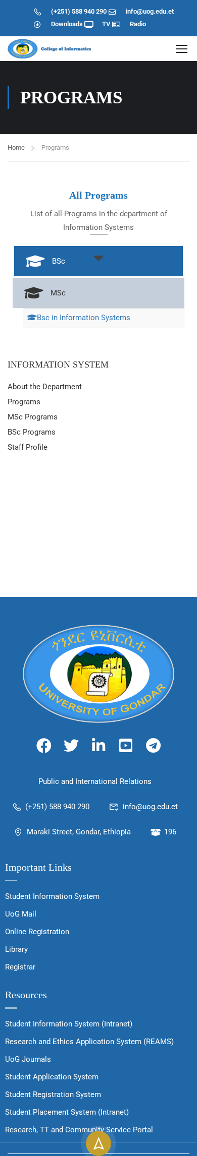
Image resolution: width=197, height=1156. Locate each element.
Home (16, 147)
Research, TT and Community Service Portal (79, 1129)
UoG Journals (28, 1059)
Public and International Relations (95, 781)
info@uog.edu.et (150, 11)
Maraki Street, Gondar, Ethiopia (79, 831)
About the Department (45, 386)
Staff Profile (27, 447)
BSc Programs (32, 432)
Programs (24, 401)
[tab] (98, 261)
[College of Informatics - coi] (50, 48)
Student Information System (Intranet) (68, 1023)
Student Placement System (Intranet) (67, 1112)
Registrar (20, 966)
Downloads (67, 24)
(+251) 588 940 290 (79, 11)
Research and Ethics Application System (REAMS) (89, 1041)
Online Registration (37, 931)
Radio (138, 24)
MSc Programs (33, 416)
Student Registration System (53, 1094)
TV (106, 24)
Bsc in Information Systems (83, 317)
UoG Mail (20, 914)
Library (16, 949)
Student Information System (52, 896)
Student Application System (51, 1076)
